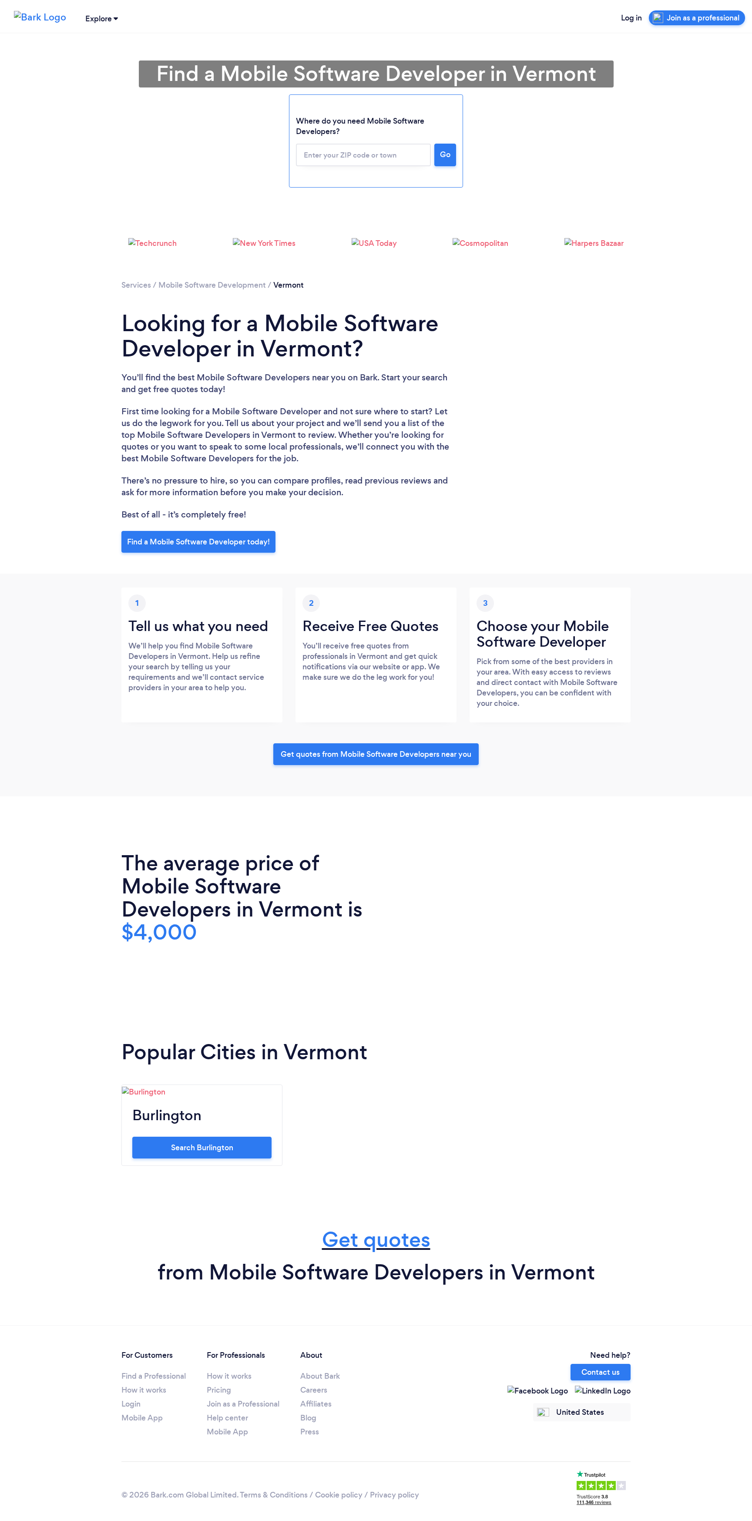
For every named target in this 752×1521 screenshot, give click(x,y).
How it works (143, 1390)
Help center (227, 1418)
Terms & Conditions (274, 1495)
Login (131, 1404)
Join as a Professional (243, 1404)
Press (309, 1432)
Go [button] (445, 154)
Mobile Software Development (212, 285)
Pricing (219, 1390)
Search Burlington (202, 1147)
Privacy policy (394, 1495)
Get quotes (376, 1239)
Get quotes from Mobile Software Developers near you (376, 754)
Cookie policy (339, 1495)
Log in (631, 18)
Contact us (600, 1372)
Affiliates (316, 1404)
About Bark (320, 1376)
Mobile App (142, 1418)
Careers (313, 1390)
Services (136, 285)
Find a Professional (153, 1376)
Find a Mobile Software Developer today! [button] (198, 542)
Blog (308, 1418)
